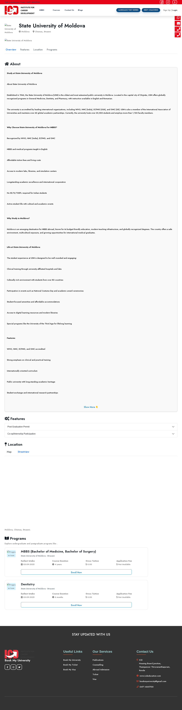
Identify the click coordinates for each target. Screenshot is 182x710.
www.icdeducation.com (150, 675)
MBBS (41, 10)
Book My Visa (69, 669)
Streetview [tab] (23, 452)
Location (38, 49)
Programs (52, 49)
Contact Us (69, 10)
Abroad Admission (101, 669)
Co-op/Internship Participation (21, 434)
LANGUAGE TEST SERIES (128, 10)
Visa (94, 679)
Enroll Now (76, 572)
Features (24, 49)
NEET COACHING (151, 10)
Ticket (95, 674)
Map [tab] (9, 452)
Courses (56, 10)
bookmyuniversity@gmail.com (153, 681)
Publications (98, 660)
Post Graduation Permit (18, 427)
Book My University (72, 660)
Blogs (80, 10)
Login (174, 10)
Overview (11, 49)
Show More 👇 (91, 407)
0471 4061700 (146, 686)
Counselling (98, 664)
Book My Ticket (70, 664)
